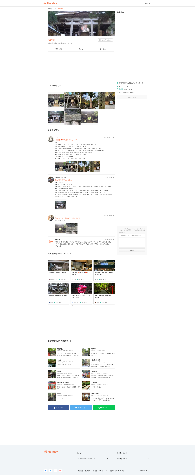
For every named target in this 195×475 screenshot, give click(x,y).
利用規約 (87, 471)
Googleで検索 (132, 97)
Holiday (50, 3)
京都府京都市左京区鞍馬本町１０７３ (131, 83)
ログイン (147, 3)
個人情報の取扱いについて (100, 471)
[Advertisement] (81, 68)
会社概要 (80, 471)
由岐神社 (52, 39)
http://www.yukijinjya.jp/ (126, 92)
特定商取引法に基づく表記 (117, 471)
